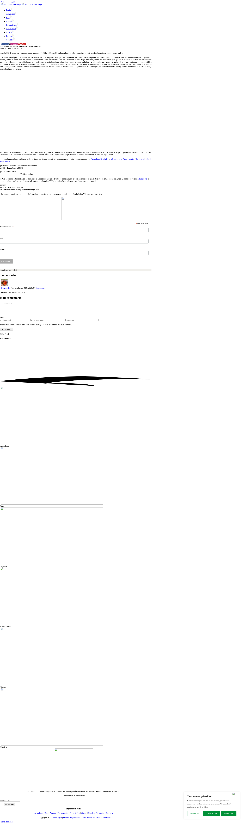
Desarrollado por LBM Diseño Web (96, 817)
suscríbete (142, 179)
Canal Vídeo (75, 813)
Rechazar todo (211, 813)
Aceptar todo (228, 813)
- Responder (40, 288)
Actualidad (38, 813)
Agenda (53, 813)
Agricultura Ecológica (99, 159)
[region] (212, 805)
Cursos (84, 813)
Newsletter (100, 813)
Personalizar (194, 813)
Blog (46, 813)
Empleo (91, 813)
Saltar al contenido (8, 2)
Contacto (109, 813)
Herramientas (63, 813)
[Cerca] (235, 794)
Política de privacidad (72, 817)
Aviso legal (57, 817)
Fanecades (5, 288)
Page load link (7, 822)
